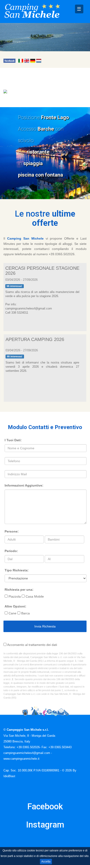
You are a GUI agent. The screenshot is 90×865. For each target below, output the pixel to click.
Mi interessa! (14, 286)
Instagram (45, 825)
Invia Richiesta (45, 626)
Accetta (46, 861)
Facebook (45, 806)
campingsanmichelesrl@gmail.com (26, 753)
